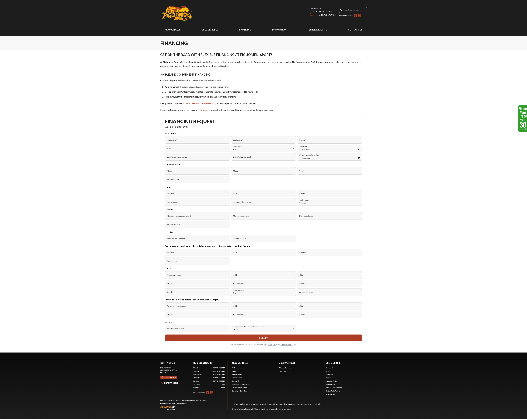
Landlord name (239, 238)
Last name (238, 140)
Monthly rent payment (176, 238)
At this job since (306, 292)
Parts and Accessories (334, 388)
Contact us (205, 110)
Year (301, 171)
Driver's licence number (243, 157)
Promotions (280, 29)
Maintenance (330, 384)
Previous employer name (177, 306)
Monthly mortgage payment (179, 216)
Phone (302, 140)
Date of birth (303, 146)
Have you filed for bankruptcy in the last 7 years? (248, 327)
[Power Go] (184, 408)
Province (303, 193)
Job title (170, 292)
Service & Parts (318, 29)
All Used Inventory (285, 368)
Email (170, 148)
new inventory (192, 103)
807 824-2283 (325, 15)
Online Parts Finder (333, 391)
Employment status (239, 290)
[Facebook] (355, 15)
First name (172, 140)
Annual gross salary (175, 328)
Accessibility (330, 394)
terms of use (286, 409)
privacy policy (273, 409)
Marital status (237, 146)
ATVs (234, 371)
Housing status (304, 200)
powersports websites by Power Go (196, 400)
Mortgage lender (306, 216)
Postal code (172, 202)
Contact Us (355, 29)
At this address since (242, 202)
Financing (245, 29)
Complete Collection (239, 391)
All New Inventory (238, 368)
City (235, 193)
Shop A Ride (176, 404)
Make (169, 171)
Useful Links (333, 363)
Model (236, 171)
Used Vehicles (210, 29)
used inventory (209, 103)
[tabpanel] (209, 378)
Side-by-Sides (237, 374)
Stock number (173, 179)
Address (170, 193)
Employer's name (174, 275)
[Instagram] (359, 15)
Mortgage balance (241, 216)
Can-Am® (235, 381)
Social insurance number (177, 157)
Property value (173, 224)
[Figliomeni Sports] (176, 13)
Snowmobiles (237, 378)
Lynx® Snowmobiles (239, 388)
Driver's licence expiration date (309, 155)
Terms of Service (286, 345)
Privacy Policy (272, 345)
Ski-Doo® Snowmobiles (240, 384)
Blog (327, 371)
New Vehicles (172, 29)
